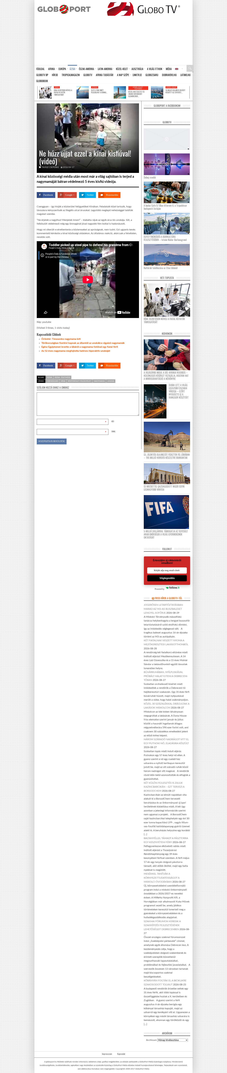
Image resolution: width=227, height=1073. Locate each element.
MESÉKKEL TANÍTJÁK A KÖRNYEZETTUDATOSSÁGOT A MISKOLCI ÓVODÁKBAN (161, 878)
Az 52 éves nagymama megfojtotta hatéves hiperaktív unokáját (75, 351)
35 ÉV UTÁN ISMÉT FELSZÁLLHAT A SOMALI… (99, 91)
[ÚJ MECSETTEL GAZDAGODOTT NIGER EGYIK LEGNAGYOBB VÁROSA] (168, 473)
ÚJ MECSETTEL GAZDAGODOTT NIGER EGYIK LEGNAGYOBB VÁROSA (164, 488)
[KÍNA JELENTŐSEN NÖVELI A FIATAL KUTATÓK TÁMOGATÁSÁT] (45, 92)
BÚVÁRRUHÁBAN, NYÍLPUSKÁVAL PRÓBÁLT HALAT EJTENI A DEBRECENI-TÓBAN (166, 676)
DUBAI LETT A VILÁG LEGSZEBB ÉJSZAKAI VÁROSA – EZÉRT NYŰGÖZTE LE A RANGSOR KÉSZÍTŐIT (179, 391)
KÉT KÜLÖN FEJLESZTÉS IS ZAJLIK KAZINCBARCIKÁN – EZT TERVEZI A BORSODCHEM (164, 787)
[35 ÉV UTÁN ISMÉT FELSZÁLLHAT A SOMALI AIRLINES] (82, 92)
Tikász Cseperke (50, 167)
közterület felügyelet (79, 381)
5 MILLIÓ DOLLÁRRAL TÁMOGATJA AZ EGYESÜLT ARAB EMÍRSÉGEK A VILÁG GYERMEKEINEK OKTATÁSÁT (166, 534)
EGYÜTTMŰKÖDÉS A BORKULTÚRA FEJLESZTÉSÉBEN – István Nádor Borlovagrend (165, 238)
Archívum (151, 1040)
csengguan (52, 381)
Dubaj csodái (150, 177)
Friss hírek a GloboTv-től (168, 598)
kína (63, 381)
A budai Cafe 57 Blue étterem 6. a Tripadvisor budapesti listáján (165, 207)
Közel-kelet (171, 87)
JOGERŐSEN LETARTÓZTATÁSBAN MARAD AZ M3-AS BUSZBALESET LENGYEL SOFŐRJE (163, 609)
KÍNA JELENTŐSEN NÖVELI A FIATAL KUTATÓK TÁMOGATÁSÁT (63, 92)
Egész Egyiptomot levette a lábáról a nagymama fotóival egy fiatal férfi (79, 347)
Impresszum (107, 1054)
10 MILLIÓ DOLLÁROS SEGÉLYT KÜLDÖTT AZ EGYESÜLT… (175, 91)
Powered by (133, 356)
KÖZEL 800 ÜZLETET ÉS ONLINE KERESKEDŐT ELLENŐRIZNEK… (136, 94)
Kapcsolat (121, 1054)
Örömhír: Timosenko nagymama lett (61, 339)
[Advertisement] (113, 41)
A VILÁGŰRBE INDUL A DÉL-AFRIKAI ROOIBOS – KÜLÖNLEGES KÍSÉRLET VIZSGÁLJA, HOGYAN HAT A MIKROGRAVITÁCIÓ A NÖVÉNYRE (166, 376)
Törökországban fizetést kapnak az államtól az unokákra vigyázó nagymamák (83, 343)
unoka (110, 381)
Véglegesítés (167, 578)
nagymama (99, 381)
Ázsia (57, 87)
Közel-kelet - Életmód (138, 88)
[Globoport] (64, 9)
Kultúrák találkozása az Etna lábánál (161, 268)
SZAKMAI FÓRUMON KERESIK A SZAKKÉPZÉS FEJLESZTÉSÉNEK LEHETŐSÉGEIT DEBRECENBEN (162, 925)
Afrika (94, 87)
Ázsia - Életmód (62, 377)
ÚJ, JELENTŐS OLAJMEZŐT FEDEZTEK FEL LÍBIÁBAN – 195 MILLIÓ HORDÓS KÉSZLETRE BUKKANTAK (167, 456)
